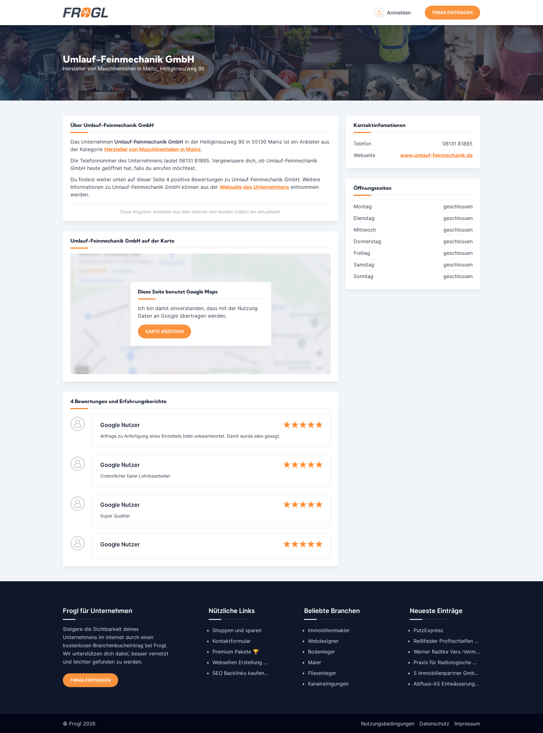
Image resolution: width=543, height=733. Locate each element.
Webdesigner (323, 641)
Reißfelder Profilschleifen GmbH (447, 641)
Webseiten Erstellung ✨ (240, 662)
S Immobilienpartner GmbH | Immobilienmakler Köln (447, 673)
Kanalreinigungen (328, 684)
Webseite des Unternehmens (254, 187)
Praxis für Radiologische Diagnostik (447, 662)
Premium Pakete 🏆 (235, 651)
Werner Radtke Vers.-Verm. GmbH (447, 651)
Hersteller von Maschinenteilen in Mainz (110, 68)
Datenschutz (434, 723)
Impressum (467, 723)
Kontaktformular (231, 641)
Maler (314, 662)
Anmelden (399, 12)
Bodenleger (321, 651)
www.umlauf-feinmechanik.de (436, 155)
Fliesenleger (322, 673)
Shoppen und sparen (236, 630)
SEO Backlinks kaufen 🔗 (240, 673)
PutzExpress (428, 630)
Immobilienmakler (329, 630)
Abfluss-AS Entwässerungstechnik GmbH (447, 684)
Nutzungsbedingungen (387, 723)
